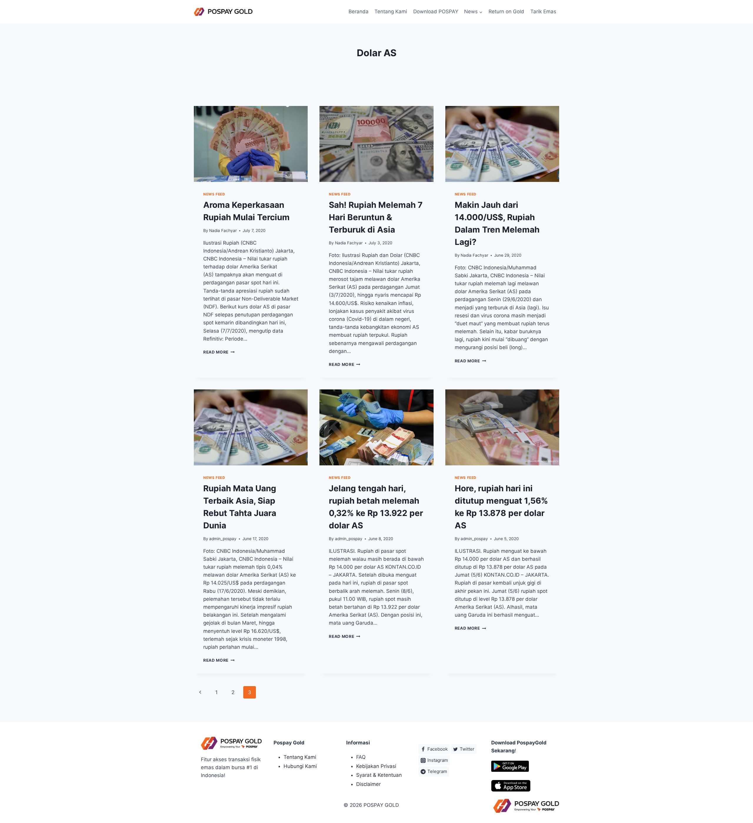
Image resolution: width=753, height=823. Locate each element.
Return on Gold (506, 11)
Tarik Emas (543, 11)
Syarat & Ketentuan (379, 775)
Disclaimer (368, 784)
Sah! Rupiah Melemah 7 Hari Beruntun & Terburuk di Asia (376, 217)
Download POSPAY (435, 11)
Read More (219, 352)
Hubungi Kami (300, 766)
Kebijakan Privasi (376, 766)
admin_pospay (222, 538)
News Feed (214, 194)
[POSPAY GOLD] (223, 12)
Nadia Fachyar (223, 230)
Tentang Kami (390, 11)
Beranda (359, 11)
